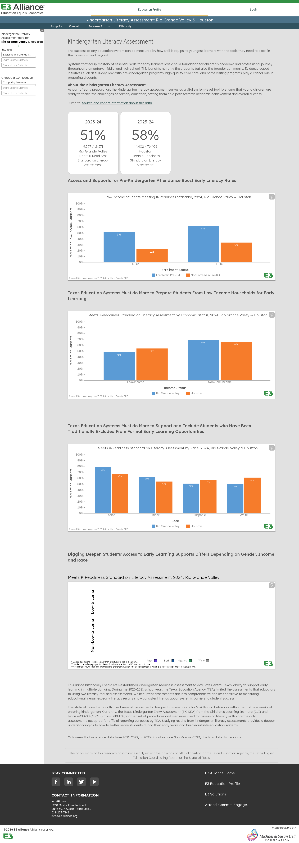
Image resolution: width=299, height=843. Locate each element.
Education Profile (149, 9)
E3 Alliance (59, 801)
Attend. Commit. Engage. (226, 804)
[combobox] (18, 54)
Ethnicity (125, 26)
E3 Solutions (215, 794)
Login (253, 9)
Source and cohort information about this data (117, 103)
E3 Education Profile (222, 783)
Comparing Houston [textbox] (14, 82)
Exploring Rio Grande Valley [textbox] (19, 54)
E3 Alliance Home (220, 773)
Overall (74, 26)
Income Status (99, 26)
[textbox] (19, 60)
